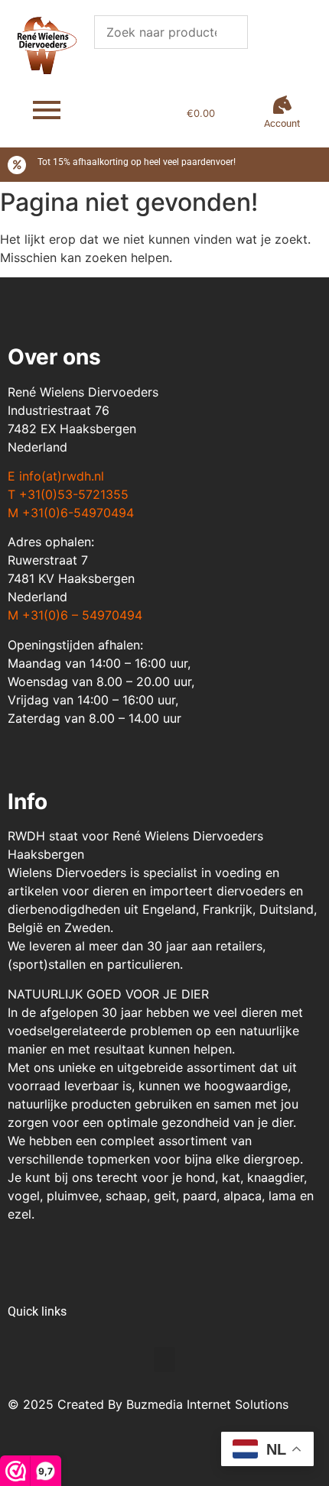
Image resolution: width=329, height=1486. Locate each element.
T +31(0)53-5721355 (68, 494)
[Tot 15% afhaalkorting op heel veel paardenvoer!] (17, 165)
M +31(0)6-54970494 (71, 512)
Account (282, 123)
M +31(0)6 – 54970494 (75, 615)
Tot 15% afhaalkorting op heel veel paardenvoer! (136, 162)
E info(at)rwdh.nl (56, 476)
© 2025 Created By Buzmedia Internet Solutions (148, 1404)
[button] (164, 1359)
